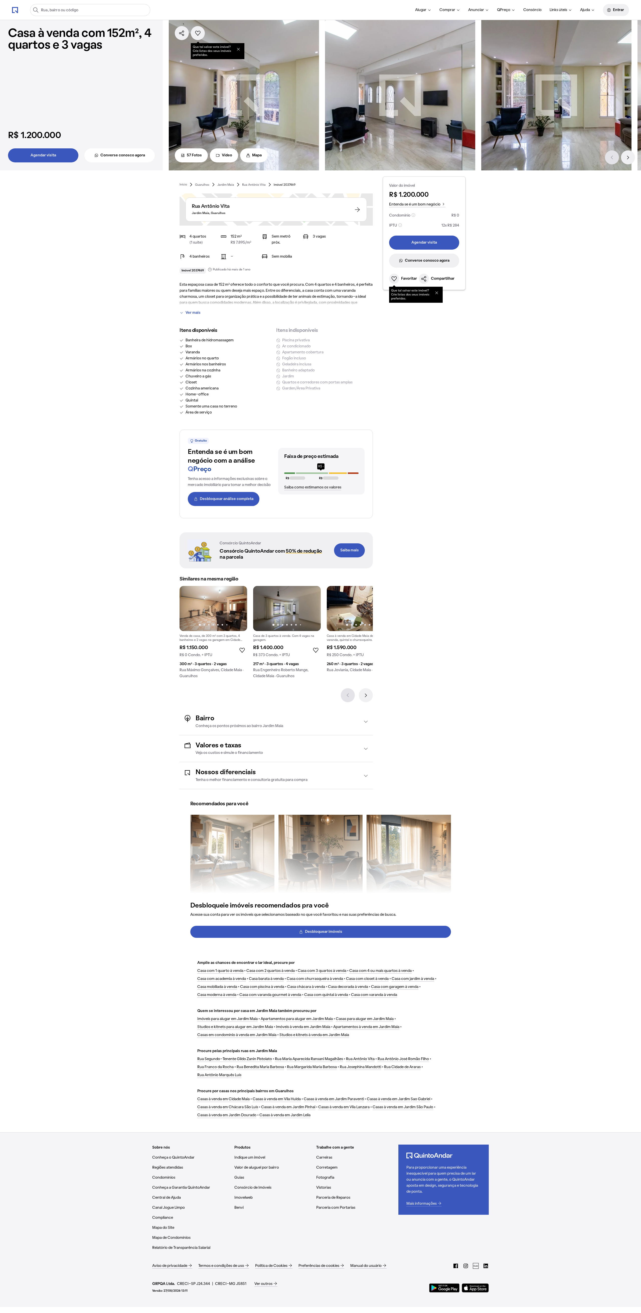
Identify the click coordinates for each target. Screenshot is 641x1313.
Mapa (257, 155)
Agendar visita (43, 155)
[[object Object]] (238, 49)
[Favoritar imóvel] (198, 33)
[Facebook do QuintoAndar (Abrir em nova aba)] (456, 1266)
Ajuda (585, 10)
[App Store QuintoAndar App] (475, 1287)
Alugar (420, 10)
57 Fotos (194, 155)
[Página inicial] (15, 10)
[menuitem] (423, 10)
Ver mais (193, 313)
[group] (213, 634)
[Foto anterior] (189, 608)
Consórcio (532, 10)
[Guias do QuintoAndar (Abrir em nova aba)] (476, 1266)
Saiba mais (349, 550)
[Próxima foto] (238, 608)
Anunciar (476, 10)
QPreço (503, 10)
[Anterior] (612, 157)
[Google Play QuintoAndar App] (444, 1287)
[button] (276, 721)
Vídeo (227, 155)
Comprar (447, 10)
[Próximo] (628, 157)
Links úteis (558, 10)
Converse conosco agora (122, 155)
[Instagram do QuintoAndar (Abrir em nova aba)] (466, 1266)
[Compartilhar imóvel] (182, 33)
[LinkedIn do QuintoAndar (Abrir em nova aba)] (486, 1266)
